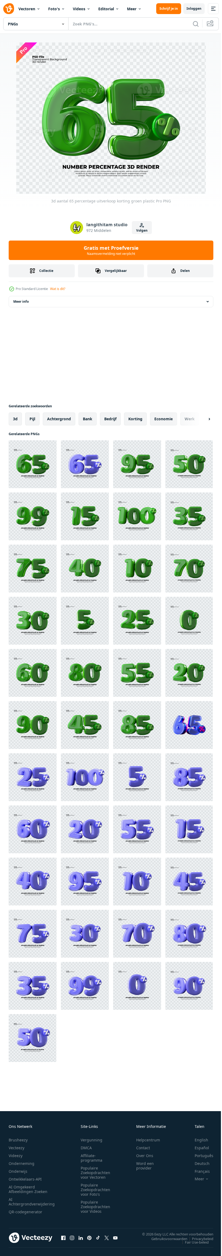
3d (15, 418)
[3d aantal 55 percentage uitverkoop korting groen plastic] (137, 673)
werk (190, 418)
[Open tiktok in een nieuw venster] (98, 1237)
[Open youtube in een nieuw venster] (115, 1237)
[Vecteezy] (8, 8)
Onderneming (21, 1163)
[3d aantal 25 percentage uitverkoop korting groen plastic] (137, 621)
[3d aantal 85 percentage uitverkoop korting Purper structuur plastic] (189, 777)
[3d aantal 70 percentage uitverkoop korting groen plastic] (189, 568)
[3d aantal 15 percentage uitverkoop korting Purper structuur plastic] (189, 829)
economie (163, 418)
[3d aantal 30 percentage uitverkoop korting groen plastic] (33, 621)
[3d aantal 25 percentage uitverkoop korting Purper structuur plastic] (33, 777)
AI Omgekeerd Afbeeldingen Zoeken (28, 1189)
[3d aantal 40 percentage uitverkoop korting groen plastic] (85, 568)
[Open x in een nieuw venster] (107, 1237)
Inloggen (194, 8)
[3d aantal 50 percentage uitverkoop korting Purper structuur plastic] (137, 986)
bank (87, 418)
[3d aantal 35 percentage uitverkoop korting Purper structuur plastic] (33, 986)
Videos (79, 8)
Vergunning (91, 1139)
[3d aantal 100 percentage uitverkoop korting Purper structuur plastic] (85, 777)
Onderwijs (18, 1171)
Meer (131, 8)
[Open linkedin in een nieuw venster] (81, 1237)
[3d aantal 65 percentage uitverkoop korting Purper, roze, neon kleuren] (189, 725)
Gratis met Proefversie (111, 250)
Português (200, 1155)
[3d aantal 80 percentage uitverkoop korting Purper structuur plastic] (189, 934)
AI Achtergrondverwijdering (32, 1202)
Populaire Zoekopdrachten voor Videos (95, 1207)
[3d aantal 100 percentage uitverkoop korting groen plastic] (137, 516)
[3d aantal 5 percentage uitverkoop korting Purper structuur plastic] (137, 777)
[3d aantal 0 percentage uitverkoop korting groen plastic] (189, 621)
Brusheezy (18, 1139)
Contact (143, 1147)
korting (135, 418)
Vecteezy (16, 1147)
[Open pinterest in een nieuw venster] (89, 1237)
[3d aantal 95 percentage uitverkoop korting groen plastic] (137, 464)
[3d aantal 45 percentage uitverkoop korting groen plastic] (85, 725)
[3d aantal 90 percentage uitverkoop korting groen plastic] (33, 725)
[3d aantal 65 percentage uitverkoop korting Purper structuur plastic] (85, 464)
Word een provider (145, 1166)
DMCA (86, 1147)
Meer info (21, 301)
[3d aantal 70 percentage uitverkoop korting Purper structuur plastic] (137, 934)
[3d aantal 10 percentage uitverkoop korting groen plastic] (137, 568)
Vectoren (26, 8)
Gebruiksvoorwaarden (165, 1238)
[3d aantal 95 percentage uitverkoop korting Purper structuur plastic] (85, 881)
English (197, 1139)
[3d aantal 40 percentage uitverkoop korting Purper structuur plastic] (33, 881)
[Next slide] (200, 418)
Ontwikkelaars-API (25, 1179)
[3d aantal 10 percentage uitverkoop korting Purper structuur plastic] (137, 881)
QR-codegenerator (25, 1211)
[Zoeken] (195, 24)
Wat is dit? (57, 288)
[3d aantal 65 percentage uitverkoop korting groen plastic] (33, 464)
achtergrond (59, 418)
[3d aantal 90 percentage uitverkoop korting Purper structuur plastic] (189, 986)
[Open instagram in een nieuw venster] (72, 1237)
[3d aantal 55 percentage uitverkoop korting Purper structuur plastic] (137, 829)
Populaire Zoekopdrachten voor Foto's (95, 1189)
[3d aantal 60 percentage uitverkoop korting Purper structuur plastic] (33, 829)
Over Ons (144, 1155)
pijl (32, 418)
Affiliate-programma (91, 1158)
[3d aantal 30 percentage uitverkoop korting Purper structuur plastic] (85, 934)
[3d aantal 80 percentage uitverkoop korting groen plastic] (85, 673)
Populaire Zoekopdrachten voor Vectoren (95, 1172)
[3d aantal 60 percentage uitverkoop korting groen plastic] (33, 673)
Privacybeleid (198, 1238)
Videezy (15, 1155)
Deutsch (198, 1163)
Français (198, 1171)
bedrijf (110, 418)
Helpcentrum (148, 1139)
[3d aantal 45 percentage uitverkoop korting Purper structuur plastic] (189, 881)
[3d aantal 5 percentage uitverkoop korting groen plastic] (85, 621)
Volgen (142, 230)
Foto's (54, 8)
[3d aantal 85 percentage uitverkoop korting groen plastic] (137, 725)
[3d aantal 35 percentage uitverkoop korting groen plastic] (189, 516)
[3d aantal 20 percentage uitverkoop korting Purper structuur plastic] (85, 829)
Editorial (106, 8)
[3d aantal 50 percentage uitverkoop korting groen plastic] (189, 464)
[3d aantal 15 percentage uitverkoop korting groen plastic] (85, 516)
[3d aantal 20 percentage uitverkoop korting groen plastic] (189, 673)
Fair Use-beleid (193, 1242)
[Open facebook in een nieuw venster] (63, 1237)
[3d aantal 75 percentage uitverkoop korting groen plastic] (33, 568)
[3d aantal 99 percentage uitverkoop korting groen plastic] (33, 516)
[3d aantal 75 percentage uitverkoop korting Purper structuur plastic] (33, 934)
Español (198, 1147)
